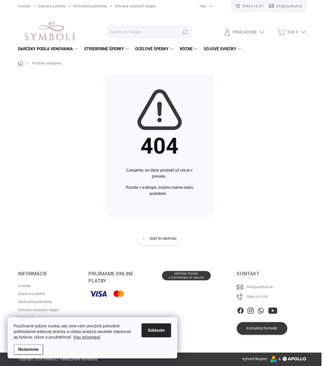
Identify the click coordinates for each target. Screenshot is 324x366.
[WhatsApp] (261, 309)
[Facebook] (240, 309)
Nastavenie (28, 349)
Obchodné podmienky (90, 6)
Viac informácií (86, 337)
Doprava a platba (51, 6)
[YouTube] (272, 309)
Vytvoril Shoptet (254, 359)
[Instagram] (250, 309)
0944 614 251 (258, 297)
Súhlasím (156, 330)
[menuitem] (48, 49)
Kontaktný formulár (262, 328)
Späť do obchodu (163, 238)
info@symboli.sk (260, 287)
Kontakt (24, 6)
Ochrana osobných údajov (135, 6)
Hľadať (185, 32)
